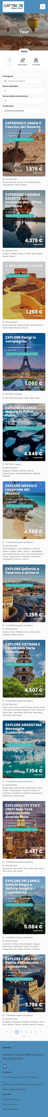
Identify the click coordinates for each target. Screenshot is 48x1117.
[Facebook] (5, 1066)
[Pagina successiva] (41, 1032)
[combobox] (24, 100)
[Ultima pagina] (24, 1036)
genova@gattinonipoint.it (15, 1089)
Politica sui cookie (10, 1104)
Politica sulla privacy (11, 1099)
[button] (42, 6)
